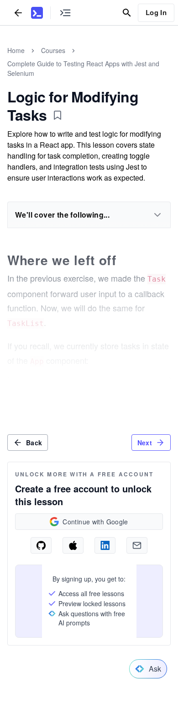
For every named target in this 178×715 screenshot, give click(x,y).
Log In (156, 12)
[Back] (18, 12)
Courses (53, 50)
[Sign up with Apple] (73, 545)
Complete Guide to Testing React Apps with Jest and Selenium (83, 68)
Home (16, 50)
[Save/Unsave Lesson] (57, 115)
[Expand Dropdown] (157, 215)
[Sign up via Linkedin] (104, 545)
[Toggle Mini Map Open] (65, 12)
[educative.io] (37, 13)
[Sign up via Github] (41, 545)
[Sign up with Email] (136, 545)
